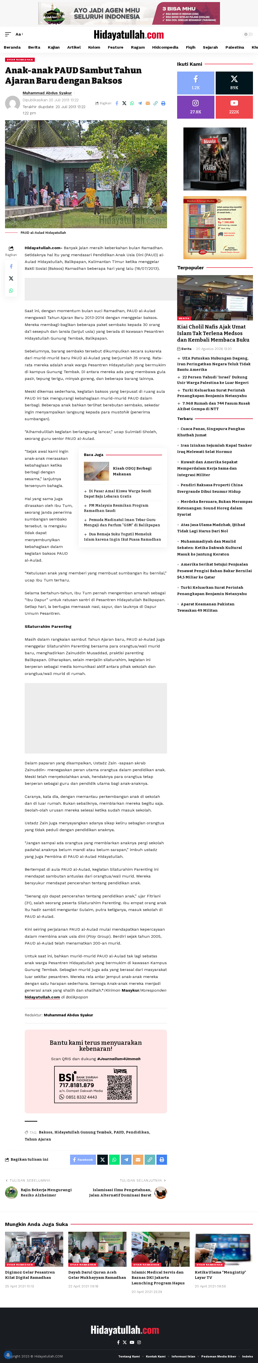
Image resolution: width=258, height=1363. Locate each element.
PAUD (119, 1132)
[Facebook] (195, 83)
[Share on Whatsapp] (132, 103)
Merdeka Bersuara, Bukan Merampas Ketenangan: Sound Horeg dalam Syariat (214, 508)
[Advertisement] (116, 289)
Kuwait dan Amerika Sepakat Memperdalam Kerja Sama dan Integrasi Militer (207, 468)
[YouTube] (132, 1342)
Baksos (45, 1132)
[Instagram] (195, 107)
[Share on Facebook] (116, 103)
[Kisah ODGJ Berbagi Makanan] (96, 471)
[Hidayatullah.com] (129, 34)
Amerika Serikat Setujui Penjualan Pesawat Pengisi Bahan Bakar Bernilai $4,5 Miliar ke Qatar (214, 570)
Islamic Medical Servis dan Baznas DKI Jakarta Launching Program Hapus (158, 1278)
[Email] (147, 103)
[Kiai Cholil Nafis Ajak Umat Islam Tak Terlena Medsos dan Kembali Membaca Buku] (215, 298)
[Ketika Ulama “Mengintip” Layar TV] (224, 1249)
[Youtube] (234, 107)
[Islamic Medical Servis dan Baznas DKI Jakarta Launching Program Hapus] (161, 1249)
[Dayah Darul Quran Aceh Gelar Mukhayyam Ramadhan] (97, 1249)
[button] (9, 34)
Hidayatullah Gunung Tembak (83, 1132)
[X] (234, 83)
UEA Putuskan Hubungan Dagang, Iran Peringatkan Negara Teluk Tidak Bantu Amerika (214, 364)
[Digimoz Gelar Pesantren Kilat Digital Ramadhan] (34, 1249)
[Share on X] (124, 103)
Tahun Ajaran (38, 1139)
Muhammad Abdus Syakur (47, 93)
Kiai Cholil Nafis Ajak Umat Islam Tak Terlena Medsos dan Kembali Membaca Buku (213, 333)
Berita (184, 318)
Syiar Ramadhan (20, 59)
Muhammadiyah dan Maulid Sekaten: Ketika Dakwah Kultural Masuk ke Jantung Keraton (209, 548)
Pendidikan (137, 1132)
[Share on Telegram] (140, 103)
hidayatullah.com (42, 997)
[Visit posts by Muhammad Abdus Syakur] (12, 103)
